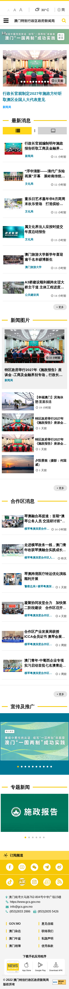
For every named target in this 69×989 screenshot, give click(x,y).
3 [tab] (25, 767)
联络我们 (47, 931)
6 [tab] (36, 767)
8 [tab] (44, 767)
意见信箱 (47, 923)
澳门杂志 (15, 931)
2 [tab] (22, 767)
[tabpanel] (34, 741)
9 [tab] (47, 767)
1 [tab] (18, 767)
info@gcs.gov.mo (21, 906)
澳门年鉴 (15, 938)
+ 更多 (60, 307)
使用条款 (47, 945)
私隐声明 (47, 938)
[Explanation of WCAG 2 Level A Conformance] (59, 981)
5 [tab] (33, 767)
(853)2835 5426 (48, 911)
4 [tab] (29, 767)
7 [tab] (40, 767)
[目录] (5, 21)
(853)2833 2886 (20, 911)
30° (45, 10)
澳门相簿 (15, 945)
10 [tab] (51, 767)
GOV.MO (15, 923)
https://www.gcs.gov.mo (25, 901)
